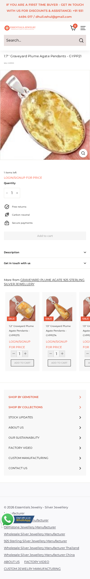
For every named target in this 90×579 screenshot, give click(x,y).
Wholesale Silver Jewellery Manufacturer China (39, 555)
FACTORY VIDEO (36, 562)
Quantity (9, 183)
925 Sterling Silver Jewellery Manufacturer (35, 541)
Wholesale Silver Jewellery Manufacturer (34, 534)
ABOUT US (12, 562)
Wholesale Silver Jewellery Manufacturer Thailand (41, 548)
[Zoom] (83, 153)
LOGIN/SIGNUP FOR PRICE (23, 177)
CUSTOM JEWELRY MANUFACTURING (32, 568)
